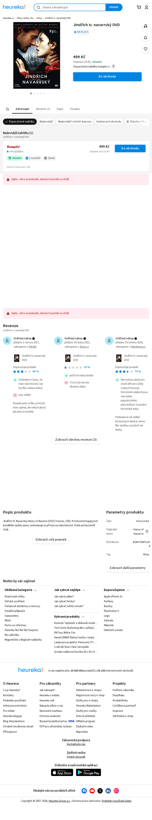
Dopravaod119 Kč (99, 151)
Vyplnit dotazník (76, 757)
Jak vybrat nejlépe (67, 590)
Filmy (39, 18)
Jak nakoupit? (47, 690)
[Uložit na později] (146, 49)
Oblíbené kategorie (18, 590)
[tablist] (55, 109)
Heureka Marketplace (88, 706)
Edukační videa (84, 726)
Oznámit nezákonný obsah (18, 726)
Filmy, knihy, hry (25, 18)
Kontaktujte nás (76, 744)
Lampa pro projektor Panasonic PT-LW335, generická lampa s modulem (76, 642)
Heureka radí (46, 701)
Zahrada (108, 620)
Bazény (108, 606)
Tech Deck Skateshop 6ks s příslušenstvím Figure (76, 628)
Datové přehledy (85, 716)
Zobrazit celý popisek (51, 539)
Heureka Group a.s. (59, 801)
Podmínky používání (14, 701)
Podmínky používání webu (116, 801)
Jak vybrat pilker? (64, 597)
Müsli (8, 620)
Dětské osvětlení (14, 601)
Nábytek (109, 625)
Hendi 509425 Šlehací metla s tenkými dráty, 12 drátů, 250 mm (76, 638)
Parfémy (108, 601)
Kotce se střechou (15, 625)
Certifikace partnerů (124, 706)
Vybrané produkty (67, 616)
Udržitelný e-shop (123, 716)
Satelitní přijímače (15, 611)
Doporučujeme (114, 590)
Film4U (33, 347)
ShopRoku (118, 695)
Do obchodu (130, 148)
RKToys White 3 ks (64, 633)
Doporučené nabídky (21, 122)
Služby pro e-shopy (87, 701)
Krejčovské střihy (15, 597)
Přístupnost (10, 732)
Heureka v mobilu (49, 695)
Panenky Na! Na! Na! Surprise (21, 630)
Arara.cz (84, 347)
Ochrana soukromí (49, 716)
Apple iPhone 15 (113, 597)
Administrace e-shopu (88, 690)
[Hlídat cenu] (146, 38)
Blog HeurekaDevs (14, 721)
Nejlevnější (46, 122)
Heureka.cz (8, 18)
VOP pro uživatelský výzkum (55, 726)
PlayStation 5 (111, 611)
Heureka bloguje (12, 716)
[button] (22, 109)
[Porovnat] (146, 26)
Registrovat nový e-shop (90, 695)
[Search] (7, 109)
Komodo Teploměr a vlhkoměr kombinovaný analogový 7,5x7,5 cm (76, 623)
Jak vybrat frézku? (64, 601)
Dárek (51, 158)
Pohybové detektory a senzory (22, 606)
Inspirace (118, 711)
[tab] (22, 109)
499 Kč (104, 146)
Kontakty (8, 695)
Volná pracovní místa (15, 706)
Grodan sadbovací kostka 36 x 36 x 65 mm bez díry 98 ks (76, 652)
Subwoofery (12, 616)
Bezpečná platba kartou (53, 721)
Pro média (8, 711)
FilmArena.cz (138, 347)
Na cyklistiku (12, 635)
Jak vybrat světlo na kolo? (69, 606)
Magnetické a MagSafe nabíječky (23, 640)
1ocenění (34, 158)
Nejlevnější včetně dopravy (75, 122)
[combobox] (70, 7)
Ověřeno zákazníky (123, 690)
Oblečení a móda (113, 630)
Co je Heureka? (11, 690)
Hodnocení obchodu (108, 122)
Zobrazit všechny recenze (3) (76, 440)
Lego (107, 616)
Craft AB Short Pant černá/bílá (71, 647)
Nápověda (82, 732)
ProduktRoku (120, 701)
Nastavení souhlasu (50, 711)
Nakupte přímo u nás (51, 706)
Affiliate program (85, 721)
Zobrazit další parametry (128, 568)
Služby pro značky (86, 711)
